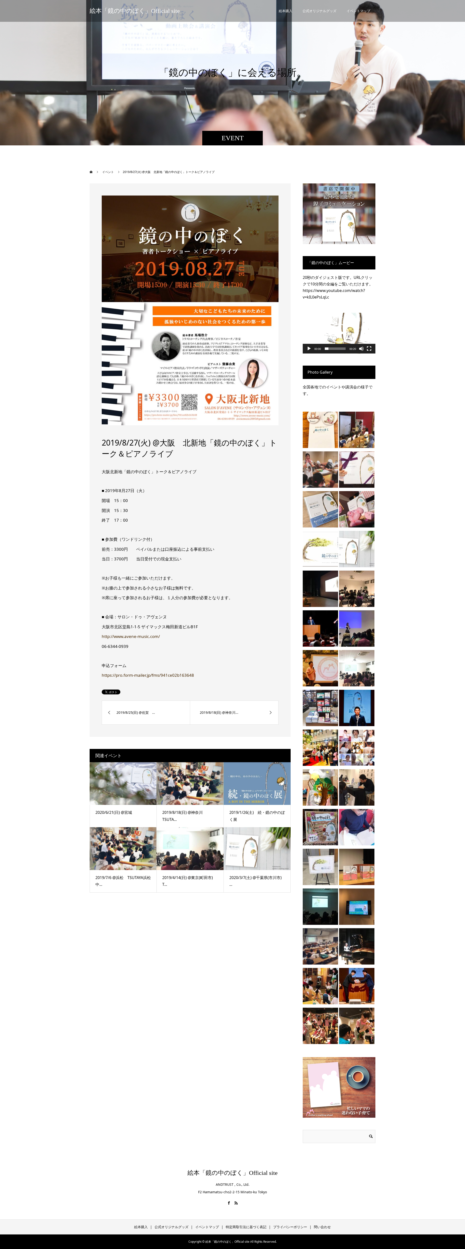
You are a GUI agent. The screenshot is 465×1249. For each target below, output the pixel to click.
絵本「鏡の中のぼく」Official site (135, 11)
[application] (339, 333)
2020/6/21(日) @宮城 (113, 812)
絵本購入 (285, 10)
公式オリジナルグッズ (319, 10)
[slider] (335, 348)
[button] (339, 333)
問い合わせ (322, 1227)
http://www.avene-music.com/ (131, 636)
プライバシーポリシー (290, 1227)
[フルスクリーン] (369, 348)
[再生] (309, 348)
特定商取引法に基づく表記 (246, 1227)
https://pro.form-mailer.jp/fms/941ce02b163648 (148, 675)
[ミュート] (361, 348)
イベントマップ (358, 10)
